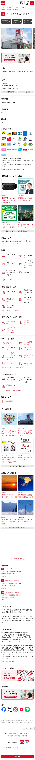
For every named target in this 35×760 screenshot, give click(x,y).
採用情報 (17, 736)
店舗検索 (21, 1)
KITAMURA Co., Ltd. (14, 748)
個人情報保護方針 (11, 733)
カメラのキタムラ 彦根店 (12, 592)
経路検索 (17, 756)
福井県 (3, 9)
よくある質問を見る (7, 661)
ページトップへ (28, 728)
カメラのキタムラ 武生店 (12, 569)
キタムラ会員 (27, 1)
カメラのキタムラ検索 (19, 7)
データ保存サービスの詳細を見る (12, 390)
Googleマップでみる (17, 559)
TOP (2, 7)
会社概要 (10, 736)
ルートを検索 (26, 92)
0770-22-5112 (5, 112)
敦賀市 (9, 9)
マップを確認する (9, 92)
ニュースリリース (23, 733)
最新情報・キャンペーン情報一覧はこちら (17, 231)
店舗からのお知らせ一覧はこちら (17, 527)
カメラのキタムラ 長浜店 (12, 580)
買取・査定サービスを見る (10, 310)
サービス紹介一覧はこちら (17, 466)
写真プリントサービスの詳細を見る (12, 368)
